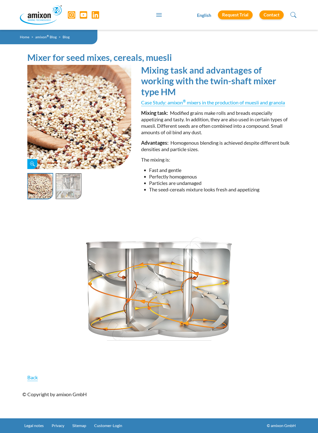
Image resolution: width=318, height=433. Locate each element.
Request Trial (235, 14)
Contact (271, 14)
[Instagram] (68, 15)
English (204, 15)
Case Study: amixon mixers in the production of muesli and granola (213, 102)
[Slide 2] (68, 186)
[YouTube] (80, 15)
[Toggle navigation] (159, 15)
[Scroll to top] (305, 420)
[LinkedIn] (92, 15)
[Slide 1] (40, 186)
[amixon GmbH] (41, 15)
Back (32, 377)
